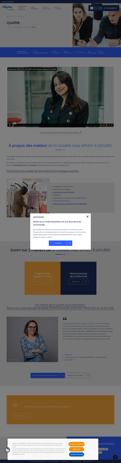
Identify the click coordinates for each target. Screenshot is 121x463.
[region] (53, 449)
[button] (7, 450)
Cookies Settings (76, 454)
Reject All (76, 449)
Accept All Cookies (76, 444)
